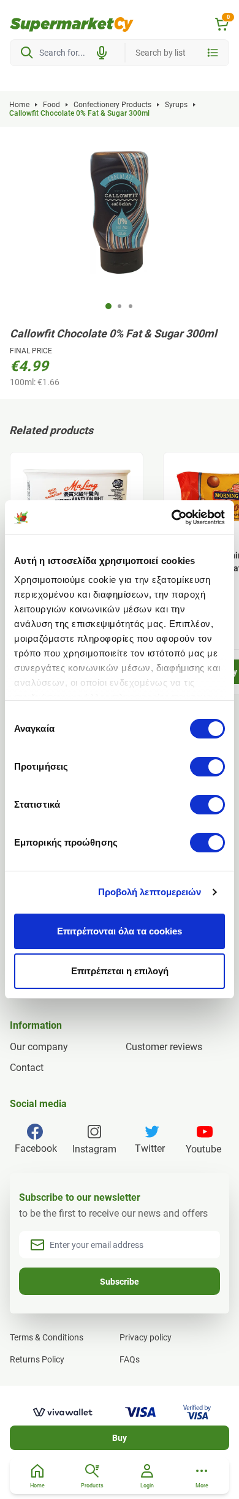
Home (19, 104)
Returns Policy (37, 1359)
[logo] (72, 24)
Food (51, 104)
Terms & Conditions (46, 1337)
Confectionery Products (112, 104)
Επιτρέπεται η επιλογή (120, 971)
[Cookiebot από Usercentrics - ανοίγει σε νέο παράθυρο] (172, 517)
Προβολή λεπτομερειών (150, 892)
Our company (39, 1047)
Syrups (176, 104)
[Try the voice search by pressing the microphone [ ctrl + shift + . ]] (101, 52)
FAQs (130, 1359)
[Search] (27, 52)
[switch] (207, 766)
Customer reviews (164, 1047)
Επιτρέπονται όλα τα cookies (119, 931)
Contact (27, 1067)
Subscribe (119, 1282)
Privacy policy (146, 1337)
